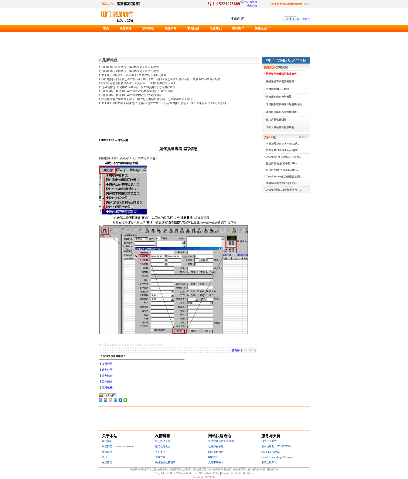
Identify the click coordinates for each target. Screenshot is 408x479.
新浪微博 (107, 451)
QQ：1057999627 (270, 451)
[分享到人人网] (120, 400)
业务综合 (107, 375)
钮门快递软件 (270, 469)
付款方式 (160, 457)
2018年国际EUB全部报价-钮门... (284, 189)
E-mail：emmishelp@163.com (276, 457)
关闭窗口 (250, 350)
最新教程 (107, 387)
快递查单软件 (243, 469)
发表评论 (236, 350)
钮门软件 (257, 469)
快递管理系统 (176, 469)
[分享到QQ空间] (106, 400)
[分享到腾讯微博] (115, 400)
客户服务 (107, 381)
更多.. (305, 137)
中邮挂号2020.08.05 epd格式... (282, 143)
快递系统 (162, 469)
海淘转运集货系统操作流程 (281, 112)
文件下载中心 (216, 462)
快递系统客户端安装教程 (280, 81)
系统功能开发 (269, 462)
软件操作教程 (216, 446)
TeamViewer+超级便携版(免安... (284, 176)
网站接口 (213, 457)
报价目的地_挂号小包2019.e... (282, 163)
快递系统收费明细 (165, 462)
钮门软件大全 (162, 446)
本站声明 (107, 441)
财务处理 (107, 369)
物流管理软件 (204, 469)
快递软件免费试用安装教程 (281, 73)
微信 (104, 457)
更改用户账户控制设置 (279, 96)
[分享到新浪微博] (110, 400)
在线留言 (107, 462)
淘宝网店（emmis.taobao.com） (119, 446)
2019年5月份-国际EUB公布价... (283, 156)
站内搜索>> (303, 18)
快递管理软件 (148, 469)
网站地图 (236, 473)
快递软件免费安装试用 (221, 441)
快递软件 (135, 469)
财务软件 (218, 469)
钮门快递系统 (162, 441)
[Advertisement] (178, 122)
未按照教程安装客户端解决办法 (284, 104)
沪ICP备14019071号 (209, 473)
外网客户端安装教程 (277, 89)
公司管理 (107, 363)
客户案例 (160, 451)
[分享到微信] (125, 400)
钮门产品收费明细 (276, 119)
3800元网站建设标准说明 (280, 127)
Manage (225, 473)
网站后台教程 (216, 451)
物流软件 (190, 469)
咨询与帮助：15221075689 (276, 446)
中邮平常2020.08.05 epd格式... (282, 150)
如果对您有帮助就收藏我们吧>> (290, 4)
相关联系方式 (269, 441)
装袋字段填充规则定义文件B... (283, 183)
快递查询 (229, 469)
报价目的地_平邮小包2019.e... (282, 170)
